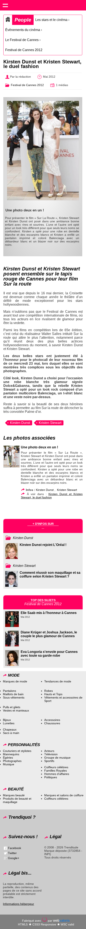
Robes (48, 690)
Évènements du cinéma (22, 30)
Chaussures (52, 723)
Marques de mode (15, 681)
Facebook (14, 848)
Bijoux (7, 720)
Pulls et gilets (11, 707)
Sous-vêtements (13, 697)
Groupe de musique (57, 757)
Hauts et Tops (53, 694)
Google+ (13, 858)
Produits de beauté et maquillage (17, 800)
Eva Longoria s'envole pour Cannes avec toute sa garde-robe (49, 653)
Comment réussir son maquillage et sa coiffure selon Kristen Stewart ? (50, 574)
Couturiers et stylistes (17, 751)
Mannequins (11, 754)
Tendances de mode (57, 681)
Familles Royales (55, 770)
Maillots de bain (13, 694)
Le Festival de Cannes (22, 40)
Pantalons (9, 690)
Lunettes (8, 723)
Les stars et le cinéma (51, 20)
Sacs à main (11, 733)
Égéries (8, 757)
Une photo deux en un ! (39, 447)
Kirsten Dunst (20, 423)
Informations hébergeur (18, 904)
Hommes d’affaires (56, 774)
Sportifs (49, 761)
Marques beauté (14, 795)
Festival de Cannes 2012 (23, 50)
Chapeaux (9, 729)
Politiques (50, 777)
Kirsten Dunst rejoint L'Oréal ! (43, 545)
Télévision (51, 754)
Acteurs (49, 751)
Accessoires (52, 720)
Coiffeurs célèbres (56, 767)
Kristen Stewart (50, 423)
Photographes (12, 761)
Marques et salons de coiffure (63, 795)
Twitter (12, 853)
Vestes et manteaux (16, 710)
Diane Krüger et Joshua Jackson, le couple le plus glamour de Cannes (49, 634)
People (23, 20)
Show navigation (5, 5)
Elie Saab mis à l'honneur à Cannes (49, 613)
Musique (8, 764)
